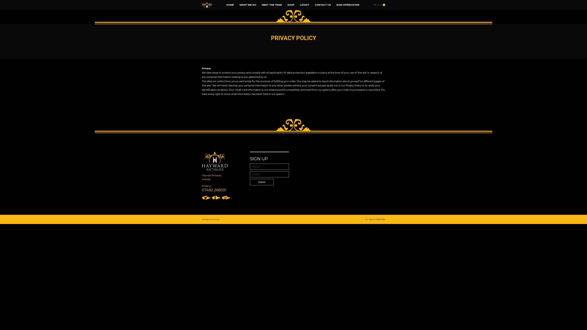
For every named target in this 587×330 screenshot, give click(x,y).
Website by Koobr (211, 219)
